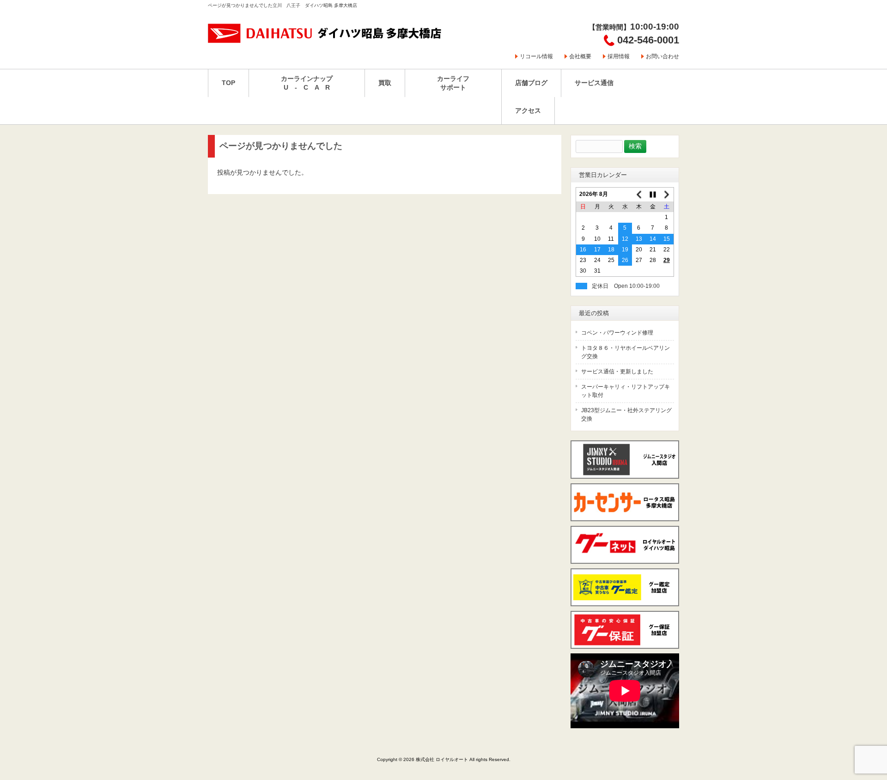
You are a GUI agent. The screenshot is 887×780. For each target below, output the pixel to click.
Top (865, 735)
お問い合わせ (662, 56)
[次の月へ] (667, 194)
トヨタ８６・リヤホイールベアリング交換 (625, 352)
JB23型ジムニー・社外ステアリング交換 (626, 414)
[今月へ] (653, 194)
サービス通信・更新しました (617, 371)
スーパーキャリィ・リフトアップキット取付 (625, 391)
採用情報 (619, 56)
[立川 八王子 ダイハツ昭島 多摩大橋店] (325, 40)
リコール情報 (536, 56)
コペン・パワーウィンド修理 (617, 332)
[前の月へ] (639, 194)
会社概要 (580, 56)
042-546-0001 (648, 40)
